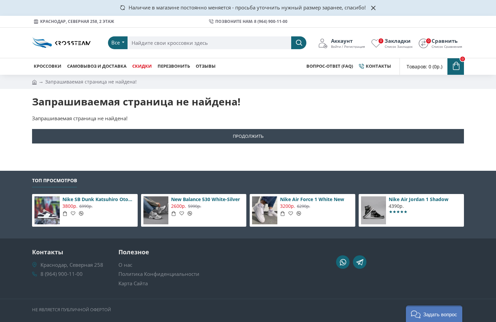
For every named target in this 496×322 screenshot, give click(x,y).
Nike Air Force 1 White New (312, 199)
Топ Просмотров (54, 181)
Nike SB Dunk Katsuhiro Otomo (98, 199)
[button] (434, 313)
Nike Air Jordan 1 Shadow (418, 199)
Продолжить (248, 136)
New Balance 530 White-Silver (205, 199)
